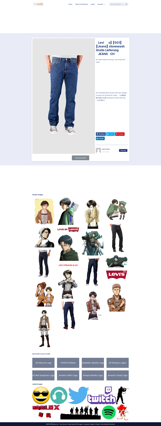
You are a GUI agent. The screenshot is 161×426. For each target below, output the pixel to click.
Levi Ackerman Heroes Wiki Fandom (48, 345)
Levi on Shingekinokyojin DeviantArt (71, 223)
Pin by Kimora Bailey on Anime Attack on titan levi (76, 297)
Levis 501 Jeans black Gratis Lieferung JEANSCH (126, 251)
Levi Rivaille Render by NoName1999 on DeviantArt (100, 318)
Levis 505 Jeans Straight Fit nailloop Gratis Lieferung (101, 285)
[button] (80, 157)
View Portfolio (105, 151)
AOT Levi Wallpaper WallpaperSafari (95, 254)
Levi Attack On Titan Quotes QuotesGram (121, 265)
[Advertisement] (50, 21)
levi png (111, 59)
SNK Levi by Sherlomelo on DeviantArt (48, 223)
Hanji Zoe (39, 305)
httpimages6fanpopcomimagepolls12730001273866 (123, 220)
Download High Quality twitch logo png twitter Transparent (90, 402)
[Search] (126, 4)
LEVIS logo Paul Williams (68, 230)
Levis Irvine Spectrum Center (117, 278)
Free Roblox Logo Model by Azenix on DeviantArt (51, 418)
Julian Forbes (102, 59)
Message (123, 150)
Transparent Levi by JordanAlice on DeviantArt (51, 246)
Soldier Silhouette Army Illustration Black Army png (80, 418)
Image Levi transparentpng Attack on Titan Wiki (75, 259)
